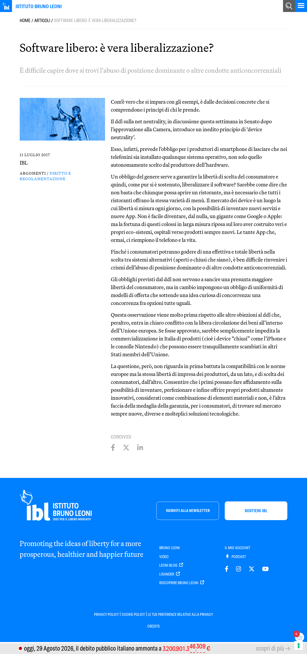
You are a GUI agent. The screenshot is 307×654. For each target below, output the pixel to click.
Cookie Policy (133, 614)
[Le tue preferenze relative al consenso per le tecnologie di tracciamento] (298, 645)
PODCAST (238, 556)
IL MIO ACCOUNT (237, 548)
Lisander (167, 574)
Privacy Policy (106, 614)
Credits (153, 626)
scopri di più (270, 648)
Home (25, 20)
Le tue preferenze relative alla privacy (180, 614)
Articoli (42, 20)
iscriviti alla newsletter (188, 510)
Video (164, 556)
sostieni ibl (256, 510)
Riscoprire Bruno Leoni (179, 583)
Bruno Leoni (169, 548)
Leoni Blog (168, 565)
